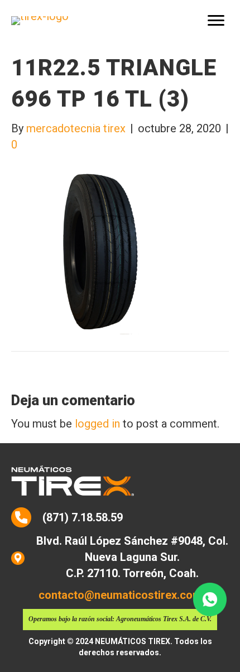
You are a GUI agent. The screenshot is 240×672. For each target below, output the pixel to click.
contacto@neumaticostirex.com (120, 595)
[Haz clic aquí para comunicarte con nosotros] (210, 599)
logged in (97, 423)
